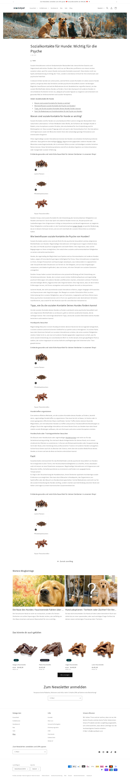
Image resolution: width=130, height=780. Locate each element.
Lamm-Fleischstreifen (98, 665)
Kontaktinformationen (79, 775)
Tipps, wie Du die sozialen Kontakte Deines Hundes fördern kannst (57, 109)
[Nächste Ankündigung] (117, 2)
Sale (14, 731)
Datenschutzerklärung (56, 775)
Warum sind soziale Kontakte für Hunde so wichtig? (52, 103)
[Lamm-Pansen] (41, 171)
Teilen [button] (34, 60)
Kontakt (50, 717)
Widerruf (50, 741)
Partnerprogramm (53, 727)
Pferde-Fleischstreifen (45, 665)
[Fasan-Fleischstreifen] (41, 211)
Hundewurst (16, 724)
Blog (14, 734)
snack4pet (19, 775)
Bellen (59, 142)
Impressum (51, 734)
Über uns (50, 721)
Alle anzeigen (65, 675)
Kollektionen (16, 721)
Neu (14, 727)
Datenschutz (51, 737)
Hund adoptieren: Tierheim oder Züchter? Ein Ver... (90, 609)
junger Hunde (77, 226)
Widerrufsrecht (45, 775)
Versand (70, 775)
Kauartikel (16, 717)
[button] (33, 8)
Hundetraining (71, 438)
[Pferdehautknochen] (41, 191)
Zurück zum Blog (66, 561)
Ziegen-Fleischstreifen (71, 665)
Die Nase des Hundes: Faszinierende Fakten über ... (38, 609)
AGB (49, 731)
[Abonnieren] (80, 698)
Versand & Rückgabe (54, 724)
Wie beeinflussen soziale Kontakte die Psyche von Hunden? (55, 106)
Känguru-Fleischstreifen (19, 665)
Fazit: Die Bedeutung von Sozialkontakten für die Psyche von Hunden (58, 111)
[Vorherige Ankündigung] (13, 2)
